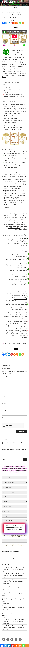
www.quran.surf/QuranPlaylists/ (12, 188)
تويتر (9, 335)
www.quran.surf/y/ (21, 176)
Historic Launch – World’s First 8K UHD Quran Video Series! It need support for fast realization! (14, 527)
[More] (22, 23)
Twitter (22, 206)
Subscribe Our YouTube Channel (10, 551)
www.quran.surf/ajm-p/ (18, 129)
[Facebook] (3, 23)
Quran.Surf (8, 2)
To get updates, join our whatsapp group (14, 545)
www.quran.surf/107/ (11, 110)
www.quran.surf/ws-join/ (10, 193)
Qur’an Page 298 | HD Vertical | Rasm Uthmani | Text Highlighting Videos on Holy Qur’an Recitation (13, 599)
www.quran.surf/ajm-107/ (10, 106)
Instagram (6, 207)
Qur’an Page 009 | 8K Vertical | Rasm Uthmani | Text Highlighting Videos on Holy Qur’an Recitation (13, 613)
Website (4, 410)
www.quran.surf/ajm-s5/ (13, 118)
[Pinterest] (11, 23)
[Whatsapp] (20, 23)
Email (4, 403)
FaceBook (17, 206)
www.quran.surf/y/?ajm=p (10, 167)
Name (4, 396)
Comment (5, 376)
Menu (15, 7)
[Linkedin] (9, 23)
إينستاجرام (24, 337)
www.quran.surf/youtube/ (10, 204)
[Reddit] (14, 23)
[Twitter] (6, 23)
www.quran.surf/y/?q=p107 (11, 157)
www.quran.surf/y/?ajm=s (13, 164)
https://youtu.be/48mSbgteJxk (18, 343)
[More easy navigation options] (14, 45)
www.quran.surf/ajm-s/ (12, 125)
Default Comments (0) (6, 368)
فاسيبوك (13, 335)
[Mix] (17, 23)
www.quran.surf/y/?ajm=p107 (15, 153)
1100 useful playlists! (17, 468)
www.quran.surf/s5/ (14, 122)
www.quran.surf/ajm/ (9, 115)
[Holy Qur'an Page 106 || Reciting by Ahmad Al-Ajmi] (24, 45)
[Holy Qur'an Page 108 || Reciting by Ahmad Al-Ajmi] (4, 45)
